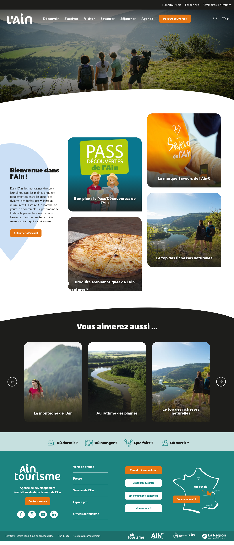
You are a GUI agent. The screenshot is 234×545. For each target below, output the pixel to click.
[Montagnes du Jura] (183, 535)
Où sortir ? (179, 443)
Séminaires (210, 5)
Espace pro (192, 5)
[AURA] (214, 535)
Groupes (225, 5)
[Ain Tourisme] (135, 535)
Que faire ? (143, 443)
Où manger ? (106, 443)
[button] (215, 19)
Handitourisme (171, 5)
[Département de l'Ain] (158, 535)
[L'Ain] (19, 18)
